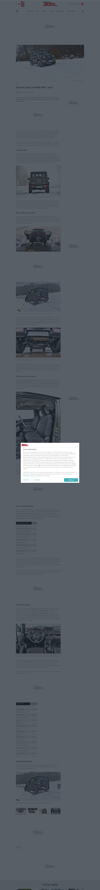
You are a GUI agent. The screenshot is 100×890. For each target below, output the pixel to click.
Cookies (32, 475)
